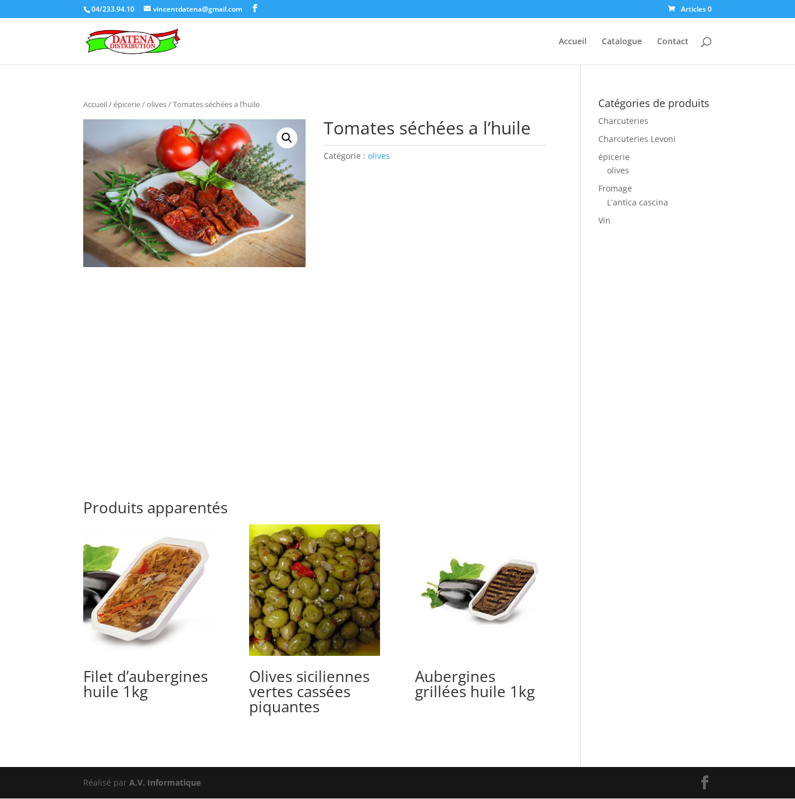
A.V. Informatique (165, 782)
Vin (604, 220)
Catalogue (622, 42)
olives (156, 104)
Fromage (615, 188)
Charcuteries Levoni (637, 138)
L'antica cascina (637, 202)
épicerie (126, 104)
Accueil (573, 42)
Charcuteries (623, 120)
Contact (672, 42)
